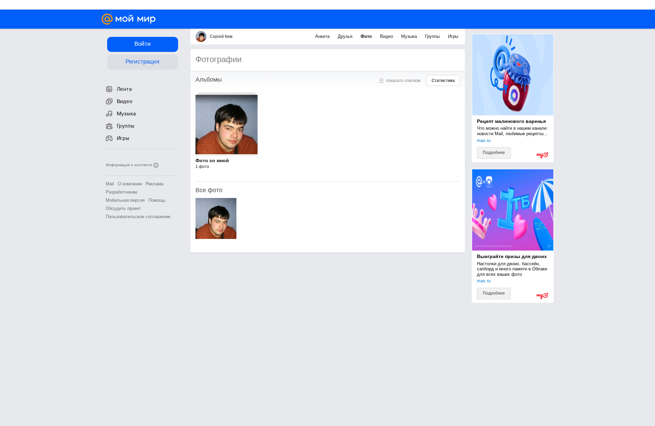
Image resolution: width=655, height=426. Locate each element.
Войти (142, 44)
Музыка (409, 36)
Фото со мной (212, 160)
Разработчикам (121, 192)
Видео (387, 36)
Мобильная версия (125, 200)
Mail (110, 183)
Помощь (156, 200)
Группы (433, 36)
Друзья (346, 36)
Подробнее (494, 152)
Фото (367, 36)
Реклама (154, 183)
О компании (130, 183)
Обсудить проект (123, 208)
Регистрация (142, 61)
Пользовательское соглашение (138, 216)
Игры (453, 36)
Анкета (323, 36)
